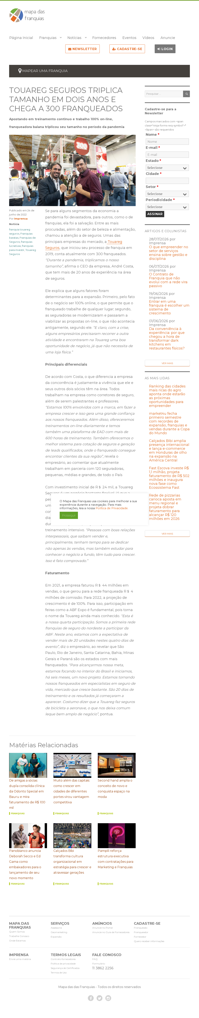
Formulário (98, 963)
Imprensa (21, 218)
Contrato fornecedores (63, 959)
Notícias (74, 38)
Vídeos (148, 38)
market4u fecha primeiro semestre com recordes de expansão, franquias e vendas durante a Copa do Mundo (169, 423)
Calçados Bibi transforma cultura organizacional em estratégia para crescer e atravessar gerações (72, 861)
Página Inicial (21, 38)
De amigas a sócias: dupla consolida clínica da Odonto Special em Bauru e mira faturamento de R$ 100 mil (27, 794)
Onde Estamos (17, 940)
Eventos (129, 38)
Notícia (14, 224)
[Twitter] (99, 998)
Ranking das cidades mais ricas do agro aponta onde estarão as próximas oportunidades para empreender (167, 396)
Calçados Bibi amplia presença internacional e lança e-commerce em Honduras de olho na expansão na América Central (169, 450)
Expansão (56, 936)
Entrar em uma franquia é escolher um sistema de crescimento (169, 307)
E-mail (153, 148)
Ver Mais (167, 363)
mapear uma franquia (45, 71)
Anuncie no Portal (102, 927)
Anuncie (168, 38)
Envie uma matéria (20, 959)
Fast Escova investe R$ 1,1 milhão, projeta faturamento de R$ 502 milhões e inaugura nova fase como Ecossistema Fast (169, 478)
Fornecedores (104, 38)
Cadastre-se (129, 49)
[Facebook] (91, 998)
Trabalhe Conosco (19, 936)
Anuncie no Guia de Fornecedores (110, 932)
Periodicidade (160, 200)
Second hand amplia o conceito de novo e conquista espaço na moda (115, 789)
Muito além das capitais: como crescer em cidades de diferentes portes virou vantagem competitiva (71, 791)
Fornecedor (140, 936)
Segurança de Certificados (65, 968)
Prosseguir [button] (69, 515)
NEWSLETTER (84, 49)
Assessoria (56, 927)
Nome (152, 135)
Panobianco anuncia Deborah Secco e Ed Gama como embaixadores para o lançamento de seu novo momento (25, 864)
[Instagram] (108, 998)
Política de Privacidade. (112, 508)
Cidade (153, 174)
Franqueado (140, 927)
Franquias (48, 38)
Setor (152, 187)
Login (166, 49)
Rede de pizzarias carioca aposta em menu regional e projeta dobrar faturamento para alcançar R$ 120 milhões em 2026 (165, 507)
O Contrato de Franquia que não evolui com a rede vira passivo (168, 280)
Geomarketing (59, 932)
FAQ (95, 959)
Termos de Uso (59, 972)
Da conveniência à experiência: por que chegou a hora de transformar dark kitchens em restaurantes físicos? (167, 338)
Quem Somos (17, 931)
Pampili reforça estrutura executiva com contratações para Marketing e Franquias (115, 859)
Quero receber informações (149, 941)
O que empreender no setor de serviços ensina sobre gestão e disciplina (168, 253)
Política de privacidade (63, 963)
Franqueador (141, 932)
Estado (153, 161)
